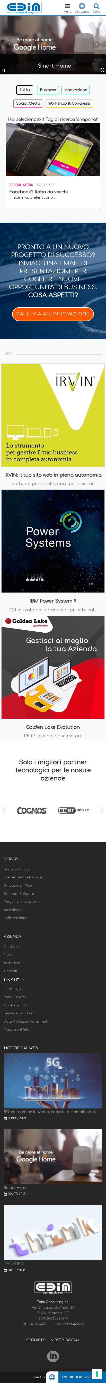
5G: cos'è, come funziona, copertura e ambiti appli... (51, 1112)
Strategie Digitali (17, 869)
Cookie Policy (15, 1005)
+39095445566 (40, 1324)
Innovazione (75, 90)
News (8, 955)
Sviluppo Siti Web (18, 885)
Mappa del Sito (16, 1029)
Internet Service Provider (23, 877)
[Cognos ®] (32, 810)
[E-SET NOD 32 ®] (73, 810)
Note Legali (13, 989)
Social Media (28, 103)
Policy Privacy (15, 997)
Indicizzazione (15, 918)
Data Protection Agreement (25, 1021)
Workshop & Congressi (69, 103)
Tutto (24, 90)
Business (48, 90)
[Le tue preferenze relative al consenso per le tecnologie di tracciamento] (97, 1374)
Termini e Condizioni (20, 1013)
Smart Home (15, 1188)
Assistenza (12, 963)
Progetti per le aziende (22, 902)
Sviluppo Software (19, 894)
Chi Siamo (12, 947)
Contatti (10, 971)
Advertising (13, 910)
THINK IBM (14, 1264)
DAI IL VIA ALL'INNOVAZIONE (53, 314)
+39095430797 (73, 1324)
